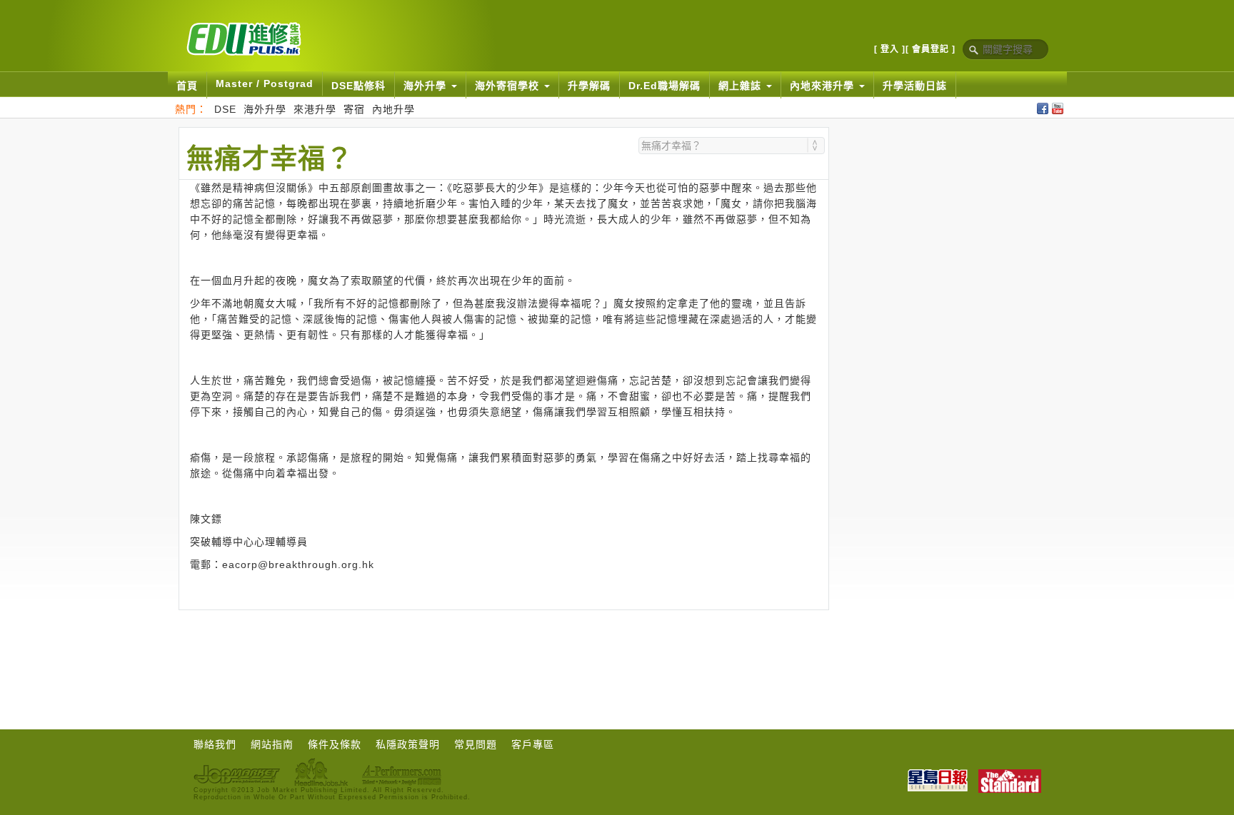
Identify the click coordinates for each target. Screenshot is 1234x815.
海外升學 (265, 109)
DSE (225, 109)
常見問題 (475, 744)
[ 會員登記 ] (930, 49)
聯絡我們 (215, 744)
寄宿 (354, 109)
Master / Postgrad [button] (264, 83)
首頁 (187, 85)
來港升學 (315, 109)
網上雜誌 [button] (741, 85)
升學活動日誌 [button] (915, 85)
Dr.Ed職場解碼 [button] (664, 85)
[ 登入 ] (890, 49)
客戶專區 (532, 744)
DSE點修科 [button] (358, 85)
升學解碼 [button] (589, 85)
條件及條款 (334, 744)
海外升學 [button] (426, 85)
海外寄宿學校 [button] (509, 85)
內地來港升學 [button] (824, 85)
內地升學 (393, 109)
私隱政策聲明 (408, 744)
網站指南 (272, 744)
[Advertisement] (503, 649)
